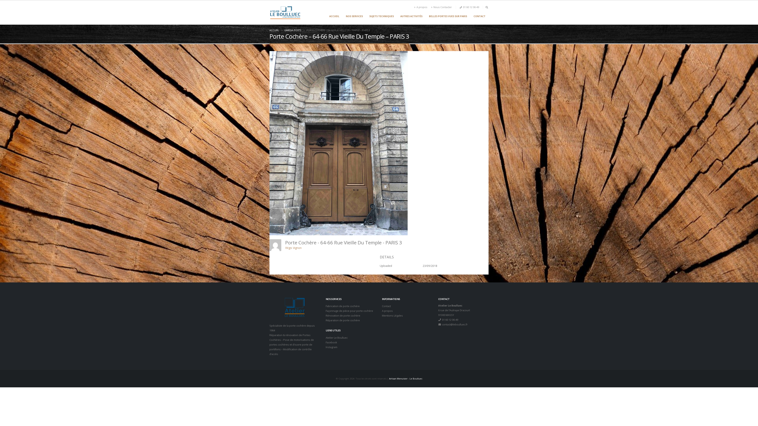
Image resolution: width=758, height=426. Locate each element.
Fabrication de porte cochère (343, 306)
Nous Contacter (442, 7)
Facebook (331, 342)
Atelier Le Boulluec (337, 337)
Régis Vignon (293, 248)
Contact (479, 16)
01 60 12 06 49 (471, 7)
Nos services (354, 16)
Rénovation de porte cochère (343, 315)
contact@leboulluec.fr (454, 324)
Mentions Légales (392, 315)
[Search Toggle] (487, 7)
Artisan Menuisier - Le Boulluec (405, 378)
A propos (422, 7)
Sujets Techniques (381, 16)
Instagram (331, 347)
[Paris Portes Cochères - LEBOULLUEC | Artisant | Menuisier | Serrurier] (285, 13)
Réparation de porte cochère (343, 320)
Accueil (334, 16)
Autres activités (411, 16)
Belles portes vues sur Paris (448, 16)
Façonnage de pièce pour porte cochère (349, 311)
